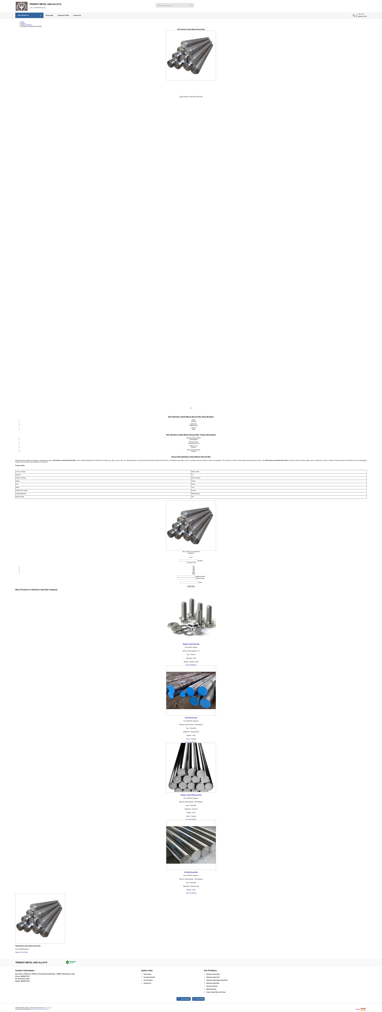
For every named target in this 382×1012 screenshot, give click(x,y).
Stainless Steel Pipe (213, 974)
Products (23, 23)
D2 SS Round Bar (191, 718)
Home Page (49, 15)
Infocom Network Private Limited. (40, 1009)
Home (22, 22)
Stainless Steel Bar (26, 25)
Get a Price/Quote (191, 665)
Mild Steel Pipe (211, 989)
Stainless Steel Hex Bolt (191, 644)
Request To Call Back (21, 952)
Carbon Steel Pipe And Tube (215, 992)
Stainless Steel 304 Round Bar (191, 795)
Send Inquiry (185, 999)
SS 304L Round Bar (191, 872)
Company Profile (63, 15)
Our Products (23, 15)
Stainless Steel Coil (213, 977)
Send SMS (200, 999)
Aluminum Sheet (212, 986)
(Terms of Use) (47, 1008)
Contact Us (77, 15)
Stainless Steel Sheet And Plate (217, 980)
